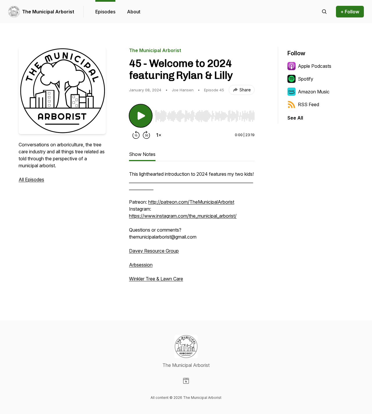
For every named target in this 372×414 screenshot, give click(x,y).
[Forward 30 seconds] (146, 135)
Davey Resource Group (154, 251)
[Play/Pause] (140, 115)
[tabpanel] (192, 229)
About (133, 12)
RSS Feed (308, 104)
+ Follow (350, 12)
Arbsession (141, 265)
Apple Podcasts (314, 66)
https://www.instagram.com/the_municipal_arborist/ (183, 216)
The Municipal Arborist (48, 12)
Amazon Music (314, 92)
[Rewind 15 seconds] (136, 135)
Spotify (305, 79)
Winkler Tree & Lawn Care (156, 279)
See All (295, 118)
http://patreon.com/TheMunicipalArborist (191, 202)
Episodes (105, 12)
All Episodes (31, 179)
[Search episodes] (324, 11)
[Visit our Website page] (186, 381)
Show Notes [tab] (142, 154)
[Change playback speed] (158, 135)
